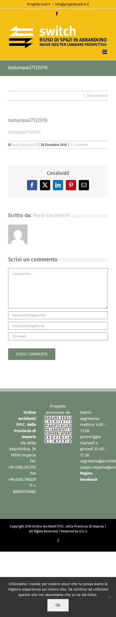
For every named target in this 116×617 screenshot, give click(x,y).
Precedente (97, 95)
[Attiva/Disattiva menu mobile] (105, 52)
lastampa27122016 (24, 132)
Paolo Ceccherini (24, 145)
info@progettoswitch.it (72, 4)
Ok (58, 605)
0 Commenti (79, 145)
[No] (109, 597)
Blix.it (83, 531)
